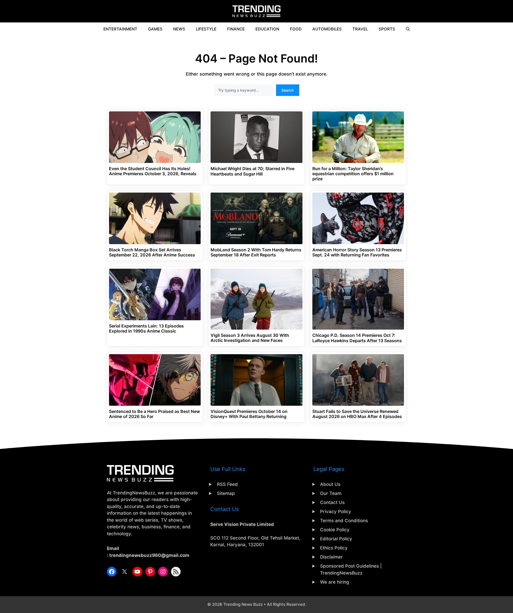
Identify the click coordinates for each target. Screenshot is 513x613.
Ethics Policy (334, 547)
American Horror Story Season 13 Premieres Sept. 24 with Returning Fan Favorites (357, 252)
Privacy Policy (335, 511)
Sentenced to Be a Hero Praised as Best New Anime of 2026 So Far (154, 414)
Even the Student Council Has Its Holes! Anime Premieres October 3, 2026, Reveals (152, 171)
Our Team (330, 493)
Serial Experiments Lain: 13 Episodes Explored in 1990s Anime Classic (146, 328)
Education (267, 29)
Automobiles (327, 29)
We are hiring (334, 582)
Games (155, 29)
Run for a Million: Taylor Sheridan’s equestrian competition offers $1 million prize (353, 173)
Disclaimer (331, 557)
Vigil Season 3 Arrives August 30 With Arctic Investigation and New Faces (250, 338)
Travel (360, 29)
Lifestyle (206, 29)
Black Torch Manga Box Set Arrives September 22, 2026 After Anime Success (152, 252)
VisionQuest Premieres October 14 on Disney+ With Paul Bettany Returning (249, 414)
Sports (387, 29)
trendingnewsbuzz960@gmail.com (149, 555)
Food (296, 29)
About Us (330, 484)
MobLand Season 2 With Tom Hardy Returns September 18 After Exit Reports (256, 252)
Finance (236, 29)
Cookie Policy (334, 529)
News (179, 29)
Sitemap (226, 493)
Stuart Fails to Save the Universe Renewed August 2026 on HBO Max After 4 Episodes (357, 414)
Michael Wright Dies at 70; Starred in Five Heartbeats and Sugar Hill (252, 171)
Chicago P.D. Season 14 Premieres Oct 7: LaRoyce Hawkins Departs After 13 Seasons (357, 338)
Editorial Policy (336, 538)
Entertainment (120, 29)
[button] (408, 29)
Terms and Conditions (344, 520)
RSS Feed (227, 484)
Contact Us (332, 502)
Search (287, 90)
